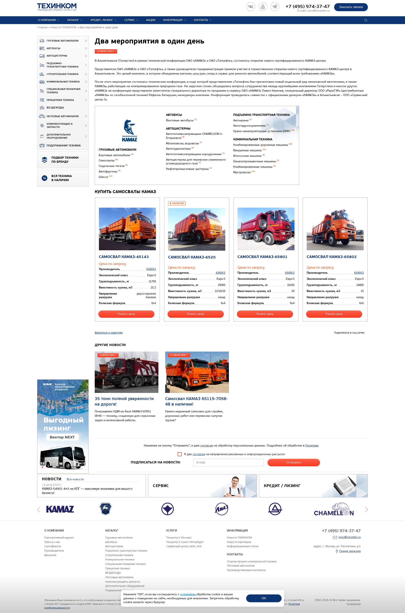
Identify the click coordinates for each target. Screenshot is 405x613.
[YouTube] (262, 6)
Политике (312, 445)
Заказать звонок (351, 7)
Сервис (129, 20)
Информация (172, 20)
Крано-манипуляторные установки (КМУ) (263, 131)
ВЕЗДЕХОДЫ (55, 107)
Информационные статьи (242, 546)
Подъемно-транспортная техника (62, 65)
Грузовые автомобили (62, 40)
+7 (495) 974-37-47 (308, 6)
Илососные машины (249, 156)
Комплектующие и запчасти (60, 125)
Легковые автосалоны (241, 565)
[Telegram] (274, 6)
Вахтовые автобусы (181, 120)
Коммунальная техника (63, 81)
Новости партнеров (239, 542)
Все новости (75, 479)
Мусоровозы (244, 172)
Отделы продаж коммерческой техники (252, 561)
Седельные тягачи (113, 166)
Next (366, 509)
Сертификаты (52, 546)
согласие (206, 445)
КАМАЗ (151, 269)
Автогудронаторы (180, 148)
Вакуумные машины (249, 150)
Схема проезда (350, 551)
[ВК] (250, 6)
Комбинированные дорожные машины (262, 145)
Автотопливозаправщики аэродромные (195, 154)
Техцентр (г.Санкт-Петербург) (185, 542)
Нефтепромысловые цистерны (189, 169)
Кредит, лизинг (101, 20)
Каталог (73, 20)
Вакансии (50, 555)
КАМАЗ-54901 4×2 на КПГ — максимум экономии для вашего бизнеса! (87, 491)
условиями (188, 594)
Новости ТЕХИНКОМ (239, 537)
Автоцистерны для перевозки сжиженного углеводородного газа (196, 161)
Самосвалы (108, 160)
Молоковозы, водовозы (184, 143)
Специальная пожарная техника (63, 91)
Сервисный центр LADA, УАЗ (183, 546)
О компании (47, 20)
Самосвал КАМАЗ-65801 (263, 256)
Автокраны (242, 120)
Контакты (201, 20)
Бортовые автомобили (116, 155)
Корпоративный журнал (59, 537)
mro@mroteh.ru (319, 10)
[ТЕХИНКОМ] (61, 7)
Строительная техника (62, 74)
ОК (264, 598)
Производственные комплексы (246, 570)
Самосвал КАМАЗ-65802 (332, 256)
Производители (54, 550)
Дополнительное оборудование (59, 136)
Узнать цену (126, 314)
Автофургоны (109, 171)
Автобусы (53, 48)
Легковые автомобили (63, 116)
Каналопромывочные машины (256, 161)
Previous (38, 509)
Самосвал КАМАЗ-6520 (192, 257)
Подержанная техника (64, 145)
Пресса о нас (52, 542)
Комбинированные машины (254, 167)
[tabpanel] (62, 427)
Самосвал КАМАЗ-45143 (124, 256)
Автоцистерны (57, 55)
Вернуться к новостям (109, 332)
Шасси (105, 177)
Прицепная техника (60, 100)
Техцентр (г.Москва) (178, 537)
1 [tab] (42, 467)
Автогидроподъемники (251, 125)
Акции (150, 20)
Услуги (171, 530)
